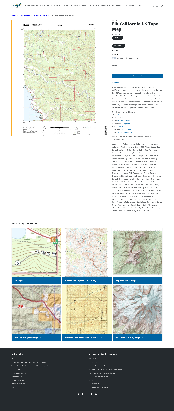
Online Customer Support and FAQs (102, 373)
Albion (120, 115)
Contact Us (93, 362)
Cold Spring (126, 129)
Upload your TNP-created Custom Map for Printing (107, 369)
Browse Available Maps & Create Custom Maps (28, 362)
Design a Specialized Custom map (101, 366)
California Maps (25, 15)
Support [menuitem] (104, 5)
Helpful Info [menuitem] (117, 5)
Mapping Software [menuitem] (89, 5)
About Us (92, 380)
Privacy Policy (94, 383)
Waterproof (118, 46)
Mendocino (126, 118)
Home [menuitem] (27, 5)
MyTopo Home (16, 359)
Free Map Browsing (18, 383)
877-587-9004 (93, 359)
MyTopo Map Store (89, 407)
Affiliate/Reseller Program (98, 376)
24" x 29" (117, 38)
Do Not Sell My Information (99, 387)
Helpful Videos (16, 369)
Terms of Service (17, 380)
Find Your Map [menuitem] (37, 5)
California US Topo (42, 15)
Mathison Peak (124, 121)
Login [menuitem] (140, 5)
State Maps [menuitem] (130, 5)
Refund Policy (16, 376)
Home (13, 15)
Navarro (120, 126)
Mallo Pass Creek (125, 132)
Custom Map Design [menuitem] (70, 5)
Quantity (115, 65)
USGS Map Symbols (18, 373)
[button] (152, 5)
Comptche (126, 124)
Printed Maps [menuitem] (52, 5)
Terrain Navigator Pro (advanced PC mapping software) (31, 366)
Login (13, 387)
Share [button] (116, 82)
